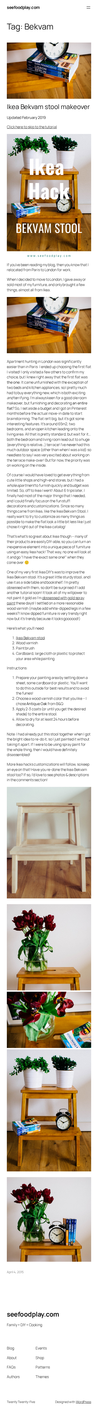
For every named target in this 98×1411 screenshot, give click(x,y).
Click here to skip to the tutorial (32, 126)
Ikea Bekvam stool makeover (48, 106)
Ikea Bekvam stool (30, 637)
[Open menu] (88, 7)
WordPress (83, 1402)
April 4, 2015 (15, 1272)
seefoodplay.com (23, 7)
